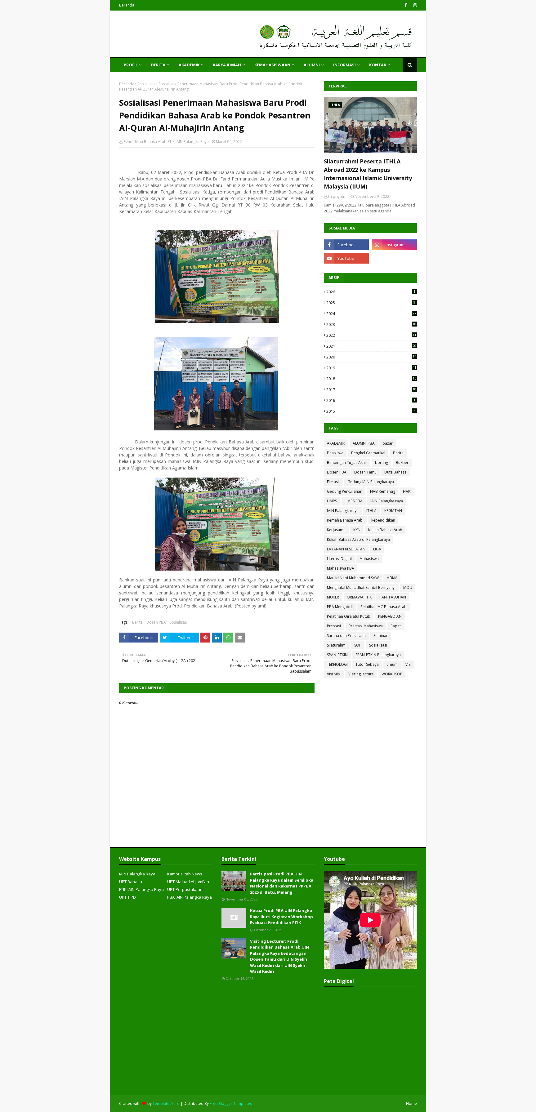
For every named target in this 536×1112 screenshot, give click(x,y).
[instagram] (414, 5)
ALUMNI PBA (364, 443)
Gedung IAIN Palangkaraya (370, 481)
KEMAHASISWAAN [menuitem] (272, 65)
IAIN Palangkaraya (343, 510)
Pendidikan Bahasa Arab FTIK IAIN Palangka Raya (166, 141)
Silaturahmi (336, 645)
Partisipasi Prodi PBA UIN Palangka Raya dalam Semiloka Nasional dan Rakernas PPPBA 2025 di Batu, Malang (281, 883)
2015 (370, 411)
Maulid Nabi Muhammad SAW (353, 577)
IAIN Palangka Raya (137, 874)
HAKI (407, 491)
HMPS (332, 501)
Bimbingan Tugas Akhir (347, 462)
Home (411, 1103)
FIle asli (333, 481)
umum (392, 664)
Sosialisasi (146, 84)
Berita (137, 622)
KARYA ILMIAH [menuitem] (227, 65)
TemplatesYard (166, 1103)
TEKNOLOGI (337, 664)
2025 (370, 302)
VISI (408, 664)
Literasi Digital (339, 558)
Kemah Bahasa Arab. (345, 520)
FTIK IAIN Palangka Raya (141, 889)
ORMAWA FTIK (359, 597)
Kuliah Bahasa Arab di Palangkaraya (358, 539)
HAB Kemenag (382, 491)
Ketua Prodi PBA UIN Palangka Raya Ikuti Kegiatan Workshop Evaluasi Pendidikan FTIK (281, 916)
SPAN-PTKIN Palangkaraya (378, 654)
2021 (371, 346)
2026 (370, 292)
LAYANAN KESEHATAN (346, 549)
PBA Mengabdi (340, 606)
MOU (407, 587)
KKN (356, 529)
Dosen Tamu (365, 472)
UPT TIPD (127, 897)
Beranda (126, 5)
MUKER (333, 597)
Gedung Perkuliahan (344, 491)
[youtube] (346, 258)
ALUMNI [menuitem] (312, 65)
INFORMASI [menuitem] (344, 65)
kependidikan (383, 520)
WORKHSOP (392, 674)
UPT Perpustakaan (185, 889)
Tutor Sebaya (367, 664)
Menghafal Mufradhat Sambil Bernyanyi (361, 587)
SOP (357, 645)
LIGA (377, 549)
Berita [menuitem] (158, 65)
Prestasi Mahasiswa (366, 626)
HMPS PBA (354, 501)
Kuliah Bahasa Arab (385, 529)
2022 (371, 335)
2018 (371, 378)
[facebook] (406, 5)
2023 (371, 324)
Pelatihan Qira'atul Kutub (348, 616)
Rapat (396, 626)
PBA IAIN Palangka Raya (189, 897)
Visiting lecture (361, 674)
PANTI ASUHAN (392, 597)
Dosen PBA (156, 622)
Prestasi (334, 626)
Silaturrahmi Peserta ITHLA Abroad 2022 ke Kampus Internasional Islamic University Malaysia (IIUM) (368, 174)
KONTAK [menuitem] (377, 65)
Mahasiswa (369, 558)
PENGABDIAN (390, 616)
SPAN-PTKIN (337, 654)
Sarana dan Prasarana (346, 635)
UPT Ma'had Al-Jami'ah (188, 881)
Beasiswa (335, 453)
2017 (371, 389)
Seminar (380, 635)
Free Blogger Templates (231, 1103)
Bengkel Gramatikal (368, 453)
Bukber (402, 462)
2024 (371, 313)
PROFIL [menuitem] (131, 65)
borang (381, 462)
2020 (371, 357)
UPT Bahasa (130, 881)
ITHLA (371, 510)
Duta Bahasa (395, 472)
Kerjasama (336, 529)
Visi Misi (334, 674)
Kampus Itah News (184, 874)
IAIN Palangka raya (386, 501)
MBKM (391, 577)
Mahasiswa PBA (340, 568)
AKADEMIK (336, 443)
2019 (371, 368)
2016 (370, 400)
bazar (387, 443)
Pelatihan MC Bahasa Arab (383, 606)
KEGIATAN (393, 510)
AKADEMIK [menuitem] (189, 65)
